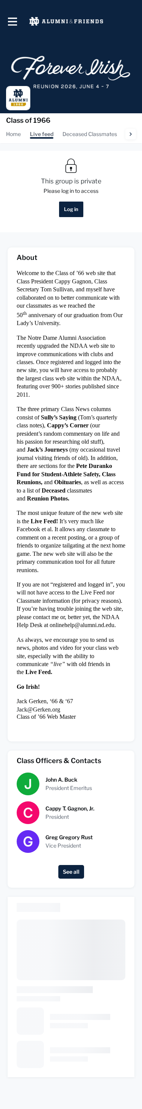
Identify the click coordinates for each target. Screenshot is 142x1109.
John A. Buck (61, 779)
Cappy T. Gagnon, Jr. (69, 808)
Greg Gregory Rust (69, 837)
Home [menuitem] (13, 134)
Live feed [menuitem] (41, 134)
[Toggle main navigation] (12, 21)
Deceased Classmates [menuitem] (89, 134)
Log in (71, 209)
